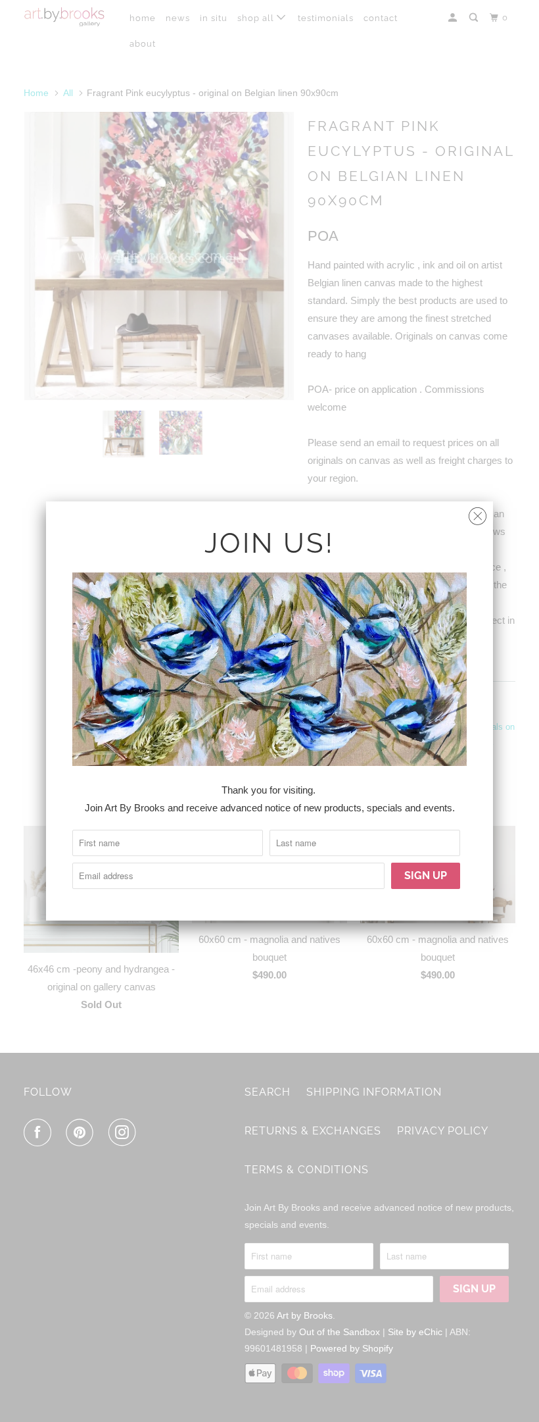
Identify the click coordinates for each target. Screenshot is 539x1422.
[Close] (477, 512)
